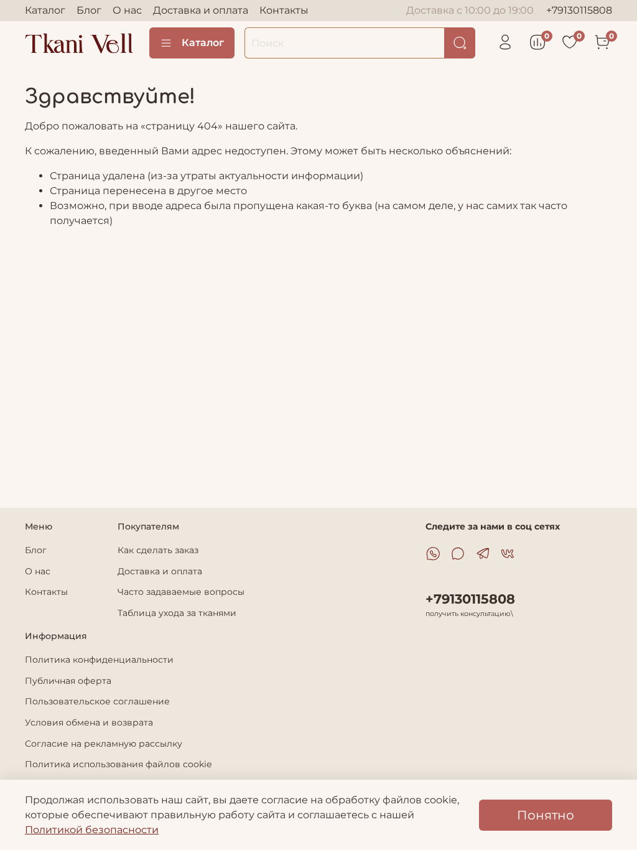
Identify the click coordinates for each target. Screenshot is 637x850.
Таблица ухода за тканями (177, 613)
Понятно (545, 815)
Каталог (45, 10)
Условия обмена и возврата (89, 722)
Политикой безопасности (92, 830)
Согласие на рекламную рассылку (103, 743)
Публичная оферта (68, 680)
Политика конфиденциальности (99, 659)
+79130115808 (579, 10)
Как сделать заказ (158, 550)
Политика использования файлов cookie (118, 764)
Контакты (284, 10)
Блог (89, 10)
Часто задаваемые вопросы (181, 591)
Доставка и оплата (200, 10)
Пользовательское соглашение (97, 701)
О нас (127, 10)
